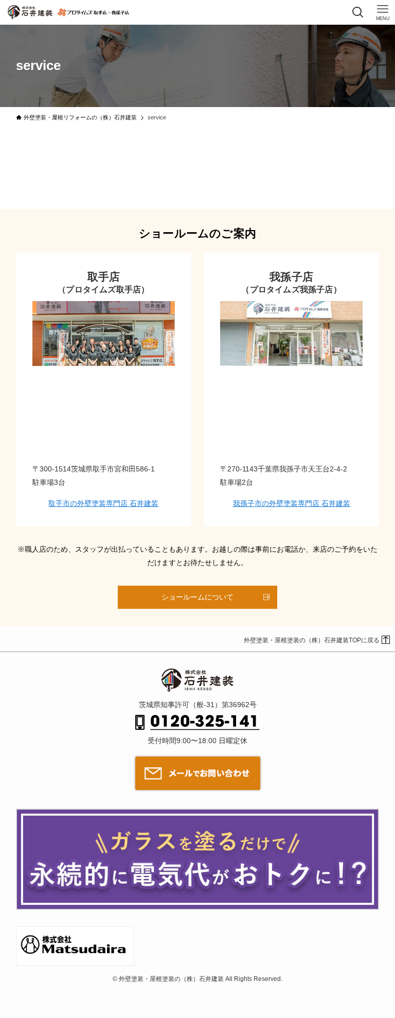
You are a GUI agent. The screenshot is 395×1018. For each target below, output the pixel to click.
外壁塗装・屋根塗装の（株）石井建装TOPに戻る (312, 640)
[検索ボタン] (358, 12)
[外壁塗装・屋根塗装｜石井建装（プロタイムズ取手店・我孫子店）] (30, 12)
